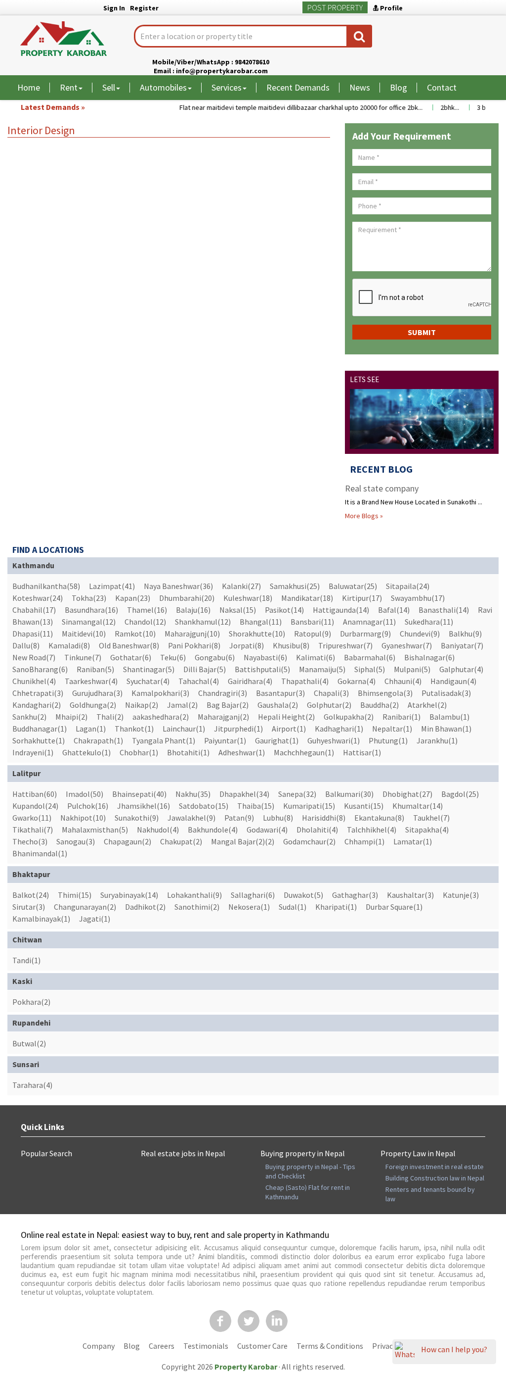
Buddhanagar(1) (39, 729)
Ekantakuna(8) (379, 818)
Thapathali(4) (305, 681)
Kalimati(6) (315, 657)
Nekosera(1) (249, 907)
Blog (398, 87)
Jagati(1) (94, 919)
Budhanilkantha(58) (46, 586)
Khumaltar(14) (417, 806)
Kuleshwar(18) (247, 598)
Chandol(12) (145, 622)
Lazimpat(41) (112, 586)
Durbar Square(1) (394, 907)
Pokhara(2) (31, 1002)
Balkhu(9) (465, 633)
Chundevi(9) (420, 633)
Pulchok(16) (87, 806)
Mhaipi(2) (71, 717)
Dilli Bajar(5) (204, 669)
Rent (69, 87)
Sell (108, 87)
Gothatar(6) (130, 657)
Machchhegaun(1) (304, 752)
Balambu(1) (449, 717)
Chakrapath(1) (98, 740)
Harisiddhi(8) (323, 818)
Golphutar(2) (329, 705)
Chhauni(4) (403, 681)
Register (144, 7)
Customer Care (262, 1346)
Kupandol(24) (35, 806)
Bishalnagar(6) (429, 657)
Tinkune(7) (82, 657)
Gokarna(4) (356, 681)
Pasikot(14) (284, 610)
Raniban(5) (95, 669)
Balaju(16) (193, 610)
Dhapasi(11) (32, 633)
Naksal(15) (237, 610)
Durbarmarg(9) (365, 633)
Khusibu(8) (291, 645)
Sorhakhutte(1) (38, 740)
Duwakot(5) (303, 895)
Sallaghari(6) (253, 895)
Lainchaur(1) (184, 729)
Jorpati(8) (246, 645)
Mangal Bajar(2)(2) (242, 841)
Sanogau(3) (75, 841)
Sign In (114, 7)
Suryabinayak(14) (129, 895)
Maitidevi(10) (84, 633)
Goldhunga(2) (93, 705)
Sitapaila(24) (407, 586)
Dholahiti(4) (317, 829)
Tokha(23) (89, 598)
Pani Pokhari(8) (194, 645)
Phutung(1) (388, 740)
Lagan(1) (91, 729)
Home (28, 87)
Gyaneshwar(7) (406, 645)
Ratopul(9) (312, 633)
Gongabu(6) (215, 657)
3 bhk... (477, 107)
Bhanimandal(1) (39, 853)
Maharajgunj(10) (192, 633)
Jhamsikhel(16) (143, 806)
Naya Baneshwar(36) (178, 586)
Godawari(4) (267, 829)
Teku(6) (173, 657)
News (359, 87)
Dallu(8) (26, 645)
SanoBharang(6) (40, 669)
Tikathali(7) (32, 829)
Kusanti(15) (363, 806)
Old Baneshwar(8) (129, 645)
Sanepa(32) (297, 794)
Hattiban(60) (34, 794)
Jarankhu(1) (437, 740)
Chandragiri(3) (222, 693)
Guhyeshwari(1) (333, 740)
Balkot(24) (30, 895)
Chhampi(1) (364, 841)
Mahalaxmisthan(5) (95, 829)
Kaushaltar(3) (410, 895)
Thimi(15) (74, 895)
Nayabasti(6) (265, 657)
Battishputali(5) (262, 669)
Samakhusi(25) (295, 586)
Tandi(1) (26, 960)
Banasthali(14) (444, 610)
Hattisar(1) (362, 752)
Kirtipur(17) (362, 598)
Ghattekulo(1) (86, 752)
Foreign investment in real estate (434, 1166)
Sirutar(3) (28, 907)
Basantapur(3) (280, 693)
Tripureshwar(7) (345, 645)
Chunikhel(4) (34, 681)
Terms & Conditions (329, 1346)
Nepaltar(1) (392, 729)
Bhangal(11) (261, 622)
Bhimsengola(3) (385, 693)
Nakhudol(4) (158, 829)
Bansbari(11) (312, 622)
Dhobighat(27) (407, 794)
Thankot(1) (134, 729)
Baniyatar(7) (462, 645)
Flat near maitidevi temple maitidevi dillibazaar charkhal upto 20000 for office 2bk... (291, 107)
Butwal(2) (29, 1043)
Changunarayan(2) (85, 907)
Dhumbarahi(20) (186, 598)
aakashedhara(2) (160, 717)
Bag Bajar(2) (228, 705)
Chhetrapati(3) (37, 693)
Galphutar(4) (461, 669)
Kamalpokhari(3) (160, 693)
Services (226, 87)
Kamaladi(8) (69, 645)
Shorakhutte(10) (257, 633)
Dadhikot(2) (145, 907)
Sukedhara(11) (429, 622)
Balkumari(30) (349, 794)
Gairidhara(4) (250, 681)
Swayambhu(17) (418, 598)
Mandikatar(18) (307, 598)
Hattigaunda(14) (341, 610)
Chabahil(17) (34, 610)
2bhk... (440, 107)
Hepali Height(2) (286, 717)
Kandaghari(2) (36, 705)
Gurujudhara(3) (97, 693)
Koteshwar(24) (37, 598)
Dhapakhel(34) (244, 794)
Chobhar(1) (139, 752)
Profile (391, 7)
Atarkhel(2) (427, 705)
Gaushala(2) (277, 705)
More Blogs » (364, 515)
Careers (161, 1346)
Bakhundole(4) (213, 829)
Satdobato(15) (203, 806)
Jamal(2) (182, 705)
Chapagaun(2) (127, 841)
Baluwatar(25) (353, 586)
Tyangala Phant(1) (163, 740)
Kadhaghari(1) (339, 729)
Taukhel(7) (431, 818)
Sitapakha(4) (427, 829)
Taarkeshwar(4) (91, 681)
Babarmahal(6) (369, 657)
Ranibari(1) (401, 717)
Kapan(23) (132, 598)
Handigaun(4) (453, 681)
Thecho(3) (29, 841)
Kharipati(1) (336, 907)
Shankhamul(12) (203, 622)
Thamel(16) (147, 610)
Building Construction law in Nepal (434, 1178)
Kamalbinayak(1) (41, 919)
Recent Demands (298, 87)
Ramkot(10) (135, 633)
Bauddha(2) (379, 705)
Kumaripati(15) (309, 806)
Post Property (335, 7)
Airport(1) (289, 729)
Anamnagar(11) (369, 622)
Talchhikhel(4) (371, 829)
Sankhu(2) (29, 717)
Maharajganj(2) (223, 717)
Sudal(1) (292, 907)
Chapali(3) (331, 693)
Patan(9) (239, 818)
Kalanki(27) (241, 586)
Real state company (382, 488)
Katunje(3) (461, 895)
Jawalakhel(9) (191, 818)
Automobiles (163, 87)
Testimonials (205, 1346)
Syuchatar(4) (147, 681)
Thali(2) (110, 717)
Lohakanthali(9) (194, 895)
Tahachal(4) (198, 681)
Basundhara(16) (91, 610)
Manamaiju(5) (322, 669)
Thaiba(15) (255, 806)
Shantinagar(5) (148, 669)
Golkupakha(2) (349, 717)
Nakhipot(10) (83, 818)
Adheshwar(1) (241, 752)
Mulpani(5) (412, 669)
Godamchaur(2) (309, 841)
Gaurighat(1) (276, 740)
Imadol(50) (84, 794)
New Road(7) (33, 657)
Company (99, 1346)
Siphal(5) (369, 669)
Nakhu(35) (193, 794)
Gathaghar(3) (355, 895)
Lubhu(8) (278, 818)
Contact (442, 87)
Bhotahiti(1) (188, 752)
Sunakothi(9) (137, 818)
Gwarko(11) (31, 818)
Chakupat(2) (181, 841)
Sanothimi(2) (196, 907)
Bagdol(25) (460, 794)
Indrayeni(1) (32, 752)
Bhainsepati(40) (139, 794)
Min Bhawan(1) (446, 729)
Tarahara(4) (32, 1085)
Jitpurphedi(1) (238, 729)
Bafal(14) (394, 610)
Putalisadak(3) (446, 693)
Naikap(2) (141, 705)
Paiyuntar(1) (225, 740)
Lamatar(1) (412, 841)
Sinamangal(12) (89, 622)
